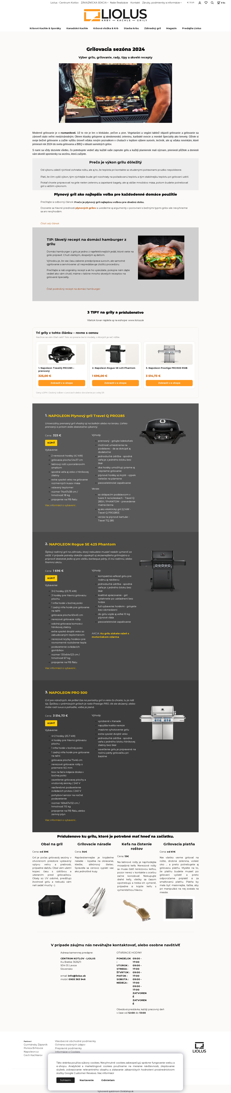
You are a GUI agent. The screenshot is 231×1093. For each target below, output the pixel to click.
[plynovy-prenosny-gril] (162, 432)
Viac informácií (105, 1073)
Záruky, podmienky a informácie (161, 2)
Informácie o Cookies (67, 1051)
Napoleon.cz (31, 1051)
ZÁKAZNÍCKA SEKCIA (94, 2)
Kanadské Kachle (77, 28)
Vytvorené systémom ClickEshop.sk (115, 1091)
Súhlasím (65, 1080)
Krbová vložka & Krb (105, 28)
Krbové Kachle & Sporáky (45, 28)
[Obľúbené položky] (206, 3)
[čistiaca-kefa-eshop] (136, 910)
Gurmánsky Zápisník (35, 1044)
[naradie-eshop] (94, 903)
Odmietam (108, 1080)
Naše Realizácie (119, 2)
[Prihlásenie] (199, 2)
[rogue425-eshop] (162, 572)
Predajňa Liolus (191, 28)
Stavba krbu (131, 28)
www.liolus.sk (136, 320)
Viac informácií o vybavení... (61, 505)
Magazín (171, 28)
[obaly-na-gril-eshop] (52, 905)
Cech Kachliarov (33, 1055)
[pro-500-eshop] (162, 724)
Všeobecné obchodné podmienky (75, 1041)
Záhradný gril (152, 28)
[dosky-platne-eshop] (179, 908)
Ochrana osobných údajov (70, 1044)
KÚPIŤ (51, 442)
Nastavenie (87, 1080)
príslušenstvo (131, 312)
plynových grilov (85, 208)
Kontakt (135, 2)
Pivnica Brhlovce (34, 1048)
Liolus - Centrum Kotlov (64, 2)
